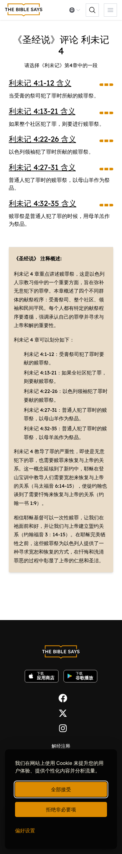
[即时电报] (61, 727)
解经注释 (61, 746)
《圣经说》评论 (46, 39)
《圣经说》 (26, 258)
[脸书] (61, 697)
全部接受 (61, 789)
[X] (61, 712)
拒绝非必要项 (61, 809)
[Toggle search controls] (92, 10)
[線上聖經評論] (24, 10)
